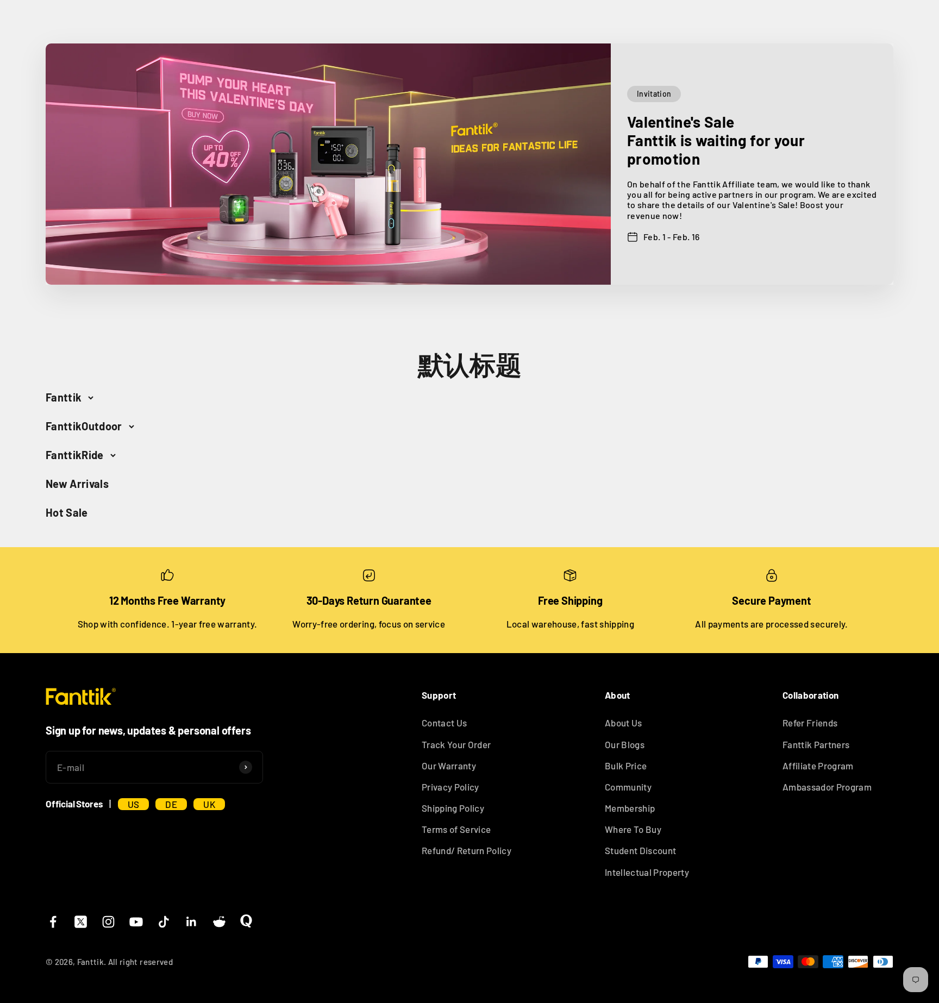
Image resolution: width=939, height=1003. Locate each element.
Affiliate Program (818, 765)
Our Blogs (624, 744)
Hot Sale (67, 512)
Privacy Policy (450, 786)
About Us (623, 722)
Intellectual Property (647, 872)
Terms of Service (456, 829)
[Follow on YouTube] (136, 921)
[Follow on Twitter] (80, 921)
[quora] (246, 920)
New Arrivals (77, 483)
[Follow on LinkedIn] (191, 921)
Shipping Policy (453, 808)
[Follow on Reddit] (219, 921)
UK (209, 804)
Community (628, 786)
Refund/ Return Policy (466, 850)
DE (171, 804)
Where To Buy (633, 829)
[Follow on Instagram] (108, 921)
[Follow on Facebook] (53, 921)
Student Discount (640, 850)
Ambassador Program (827, 786)
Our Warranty (449, 765)
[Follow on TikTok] (163, 921)
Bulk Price (626, 765)
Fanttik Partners (815, 744)
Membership (630, 808)
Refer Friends (809, 722)
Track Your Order (456, 744)
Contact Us (444, 722)
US (134, 804)
